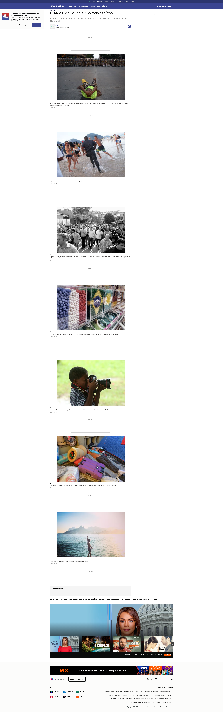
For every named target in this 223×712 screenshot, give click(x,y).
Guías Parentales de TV (145, 695)
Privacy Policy (119, 691)
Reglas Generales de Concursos (162, 698)
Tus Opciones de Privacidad (164, 702)
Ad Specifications (123, 695)
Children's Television (149, 702)
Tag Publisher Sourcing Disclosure (162, 695)
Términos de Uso (128, 691)
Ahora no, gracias (24, 25)
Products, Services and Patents (119, 698)
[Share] (129, 26)
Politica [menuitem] (72, 6)
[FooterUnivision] (57, 679)
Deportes (120, 1)
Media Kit (131, 695)
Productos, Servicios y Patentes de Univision (141, 698)
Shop (132, 1)
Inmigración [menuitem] (83, 6)
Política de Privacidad (108, 691)
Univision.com (61, 26)
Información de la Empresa (151, 691)
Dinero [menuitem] (92, 6)
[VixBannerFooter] (111, 670)
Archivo (111, 695)
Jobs (115, 695)
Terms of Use (138, 691)
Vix (94, 1)
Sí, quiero (37, 25)
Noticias (99, 1)
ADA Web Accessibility (165, 691)
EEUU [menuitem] (98, 6)
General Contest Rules (137, 702)
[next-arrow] (172, 644)
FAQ (137, 695)
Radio (127, 1)
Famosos (113, 1)
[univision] (57, 6)
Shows (106, 1)
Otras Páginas (75, 679)
